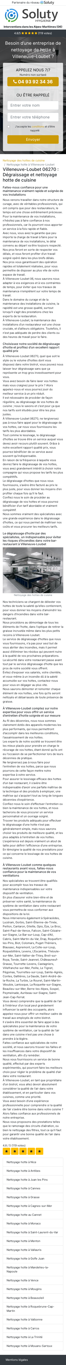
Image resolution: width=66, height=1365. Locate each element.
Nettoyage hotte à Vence (22, 1280)
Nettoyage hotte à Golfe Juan (25, 1258)
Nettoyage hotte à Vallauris (24, 1250)
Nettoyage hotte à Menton (23, 1241)
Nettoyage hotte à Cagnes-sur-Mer (29, 1206)
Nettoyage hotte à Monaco (24, 1223)
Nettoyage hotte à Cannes (23, 1188)
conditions (38, 126)
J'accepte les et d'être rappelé (35, 128)
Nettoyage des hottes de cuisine (24, 160)
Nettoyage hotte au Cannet (24, 1214)
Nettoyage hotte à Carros (23, 1328)
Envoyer (33, 139)
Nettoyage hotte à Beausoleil (25, 1298)
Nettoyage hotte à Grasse (23, 1197)
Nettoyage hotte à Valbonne (25, 1319)
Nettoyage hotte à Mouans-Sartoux (29, 1346)
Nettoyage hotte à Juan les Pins (27, 1179)
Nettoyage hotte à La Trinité (25, 1337)
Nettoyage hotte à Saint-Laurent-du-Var (32, 1232)
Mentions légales (17, 1359)
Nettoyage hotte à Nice (21, 1162)
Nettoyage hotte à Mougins (24, 1289)
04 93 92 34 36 (35, 81)
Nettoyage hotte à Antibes (23, 1171)
